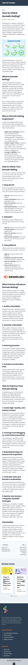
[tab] (11, 596)
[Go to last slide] (4, 581)
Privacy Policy (8, 653)
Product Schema (9, 637)
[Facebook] (14, 664)
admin (4, 19)
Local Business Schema (11, 633)
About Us (6, 649)
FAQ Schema (7, 635)
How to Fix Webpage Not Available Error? (6, 548)
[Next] (24, 581)
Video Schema (8, 639)
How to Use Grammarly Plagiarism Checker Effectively (23, 549)
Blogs (3, 10)
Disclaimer (7, 656)
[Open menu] (25, 3)
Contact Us (7, 651)
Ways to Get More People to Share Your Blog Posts (7, 581)
